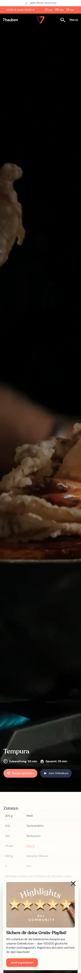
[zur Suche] (64, 20)
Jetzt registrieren (22, 962)
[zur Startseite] (12, 19)
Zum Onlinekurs (58, 773)
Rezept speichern (23, 773)
